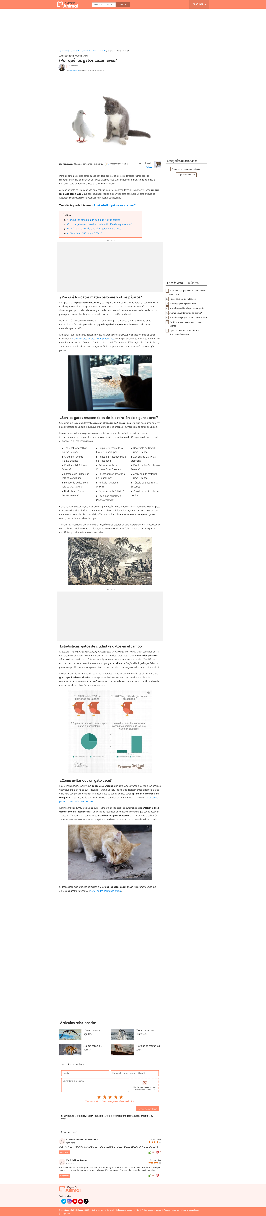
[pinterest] (80, 1201)
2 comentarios (72, 66)
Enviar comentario (147, 1109)
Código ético (65, 1214)
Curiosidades (75, 50)
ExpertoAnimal (64, 50)
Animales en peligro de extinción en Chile (188, 317)
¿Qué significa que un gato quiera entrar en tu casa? (187, 292)
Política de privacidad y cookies (127, 1210)
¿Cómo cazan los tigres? (93, 1048)
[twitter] (63, 1201)
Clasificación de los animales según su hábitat (186, 324)
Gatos (149, 167)
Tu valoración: (92, 1101)
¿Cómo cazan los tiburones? (145, 1032)
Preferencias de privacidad (151, 1210)
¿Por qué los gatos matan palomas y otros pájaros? (94, 220)
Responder (64, 1152)
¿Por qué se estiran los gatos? (148, 1048)
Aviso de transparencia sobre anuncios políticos (181, 1210)
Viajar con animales (186, 174)
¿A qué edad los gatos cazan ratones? (113, 205)
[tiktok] (86, 1201)
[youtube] (74, 1201)
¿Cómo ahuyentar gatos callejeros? (185, 313)
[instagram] (69, 1201)
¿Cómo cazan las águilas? (92, 1032)
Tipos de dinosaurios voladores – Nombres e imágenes (184, 332)
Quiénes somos (97, 1210)
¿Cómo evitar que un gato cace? (84, 233)
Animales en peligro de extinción (186, 169)
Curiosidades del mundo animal (93, 50)
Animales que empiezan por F (182, 304)
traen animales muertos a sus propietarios (93, 339)
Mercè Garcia (74, 70)
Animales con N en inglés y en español (186, 308)
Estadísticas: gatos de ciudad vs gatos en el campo (94, 228)
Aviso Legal (109, 1210)
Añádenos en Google (117, 164)
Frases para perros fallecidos (182, 299)
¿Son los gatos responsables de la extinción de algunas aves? (99, 224)
